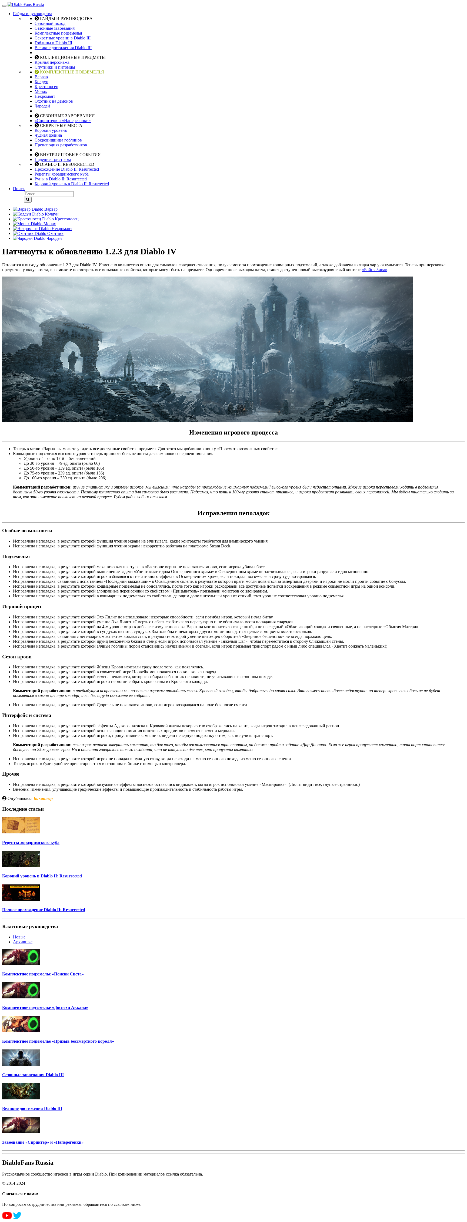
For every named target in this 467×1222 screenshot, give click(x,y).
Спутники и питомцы (55, 67)
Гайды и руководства (32, 13)
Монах (41, 91)
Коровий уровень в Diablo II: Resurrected (72, 183)
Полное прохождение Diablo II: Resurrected (43, 909)
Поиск (19, 188)
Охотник (55, 233)
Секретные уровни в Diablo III (63, 38)
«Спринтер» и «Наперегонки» (63, 120)
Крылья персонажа (52, 62)
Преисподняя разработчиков (61, 145)
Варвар (41, 77)
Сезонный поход (50, 23)
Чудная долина (48, 135)
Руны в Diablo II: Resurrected (61, 179)
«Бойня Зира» (374, 269)
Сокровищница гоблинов (58, 140)
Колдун (41, 81)
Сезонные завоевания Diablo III (33, 1074)
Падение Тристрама (53, 159)
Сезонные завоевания (55, 28)
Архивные (22, 942)
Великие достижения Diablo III (63, 47)
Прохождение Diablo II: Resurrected (67, 169)
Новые (19, 937)
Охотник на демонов (54, 101)
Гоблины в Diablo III (53, 43)
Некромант (45, 96)
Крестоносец (46, 86)
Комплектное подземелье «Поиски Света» (43, 974)
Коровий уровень (51, 130)
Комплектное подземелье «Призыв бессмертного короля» (58, 1041)
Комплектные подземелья (58, 33)
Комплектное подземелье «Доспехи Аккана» (45, 1007)
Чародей (42, 106)
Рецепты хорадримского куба (62, 174)
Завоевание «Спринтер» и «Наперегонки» (43, 1142)
